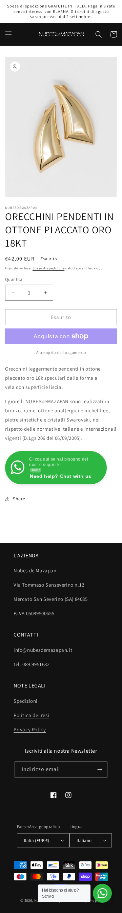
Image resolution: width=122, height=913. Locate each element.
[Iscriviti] (99, 769)
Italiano (84, 840)
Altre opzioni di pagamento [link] (61, 352)
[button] (8, 34)
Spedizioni (26, 701)
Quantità (13, 279)
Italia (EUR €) (36, 840)
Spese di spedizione (48, 268)
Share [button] (19, 499)
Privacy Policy (30, 729)
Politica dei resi (31, 715)
